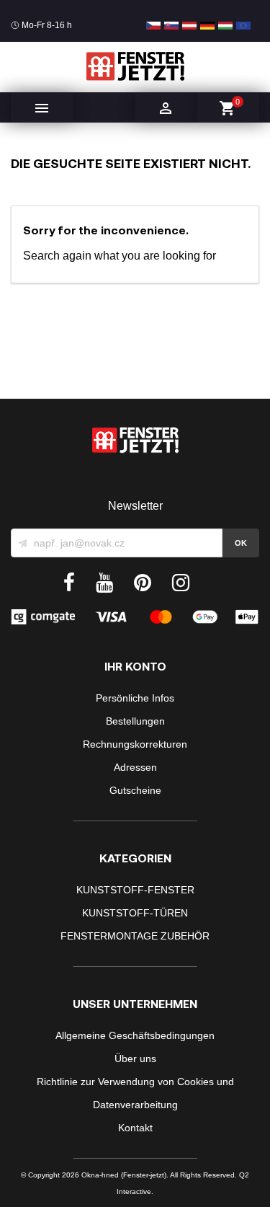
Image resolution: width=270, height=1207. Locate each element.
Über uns (135, 1058)
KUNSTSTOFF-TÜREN (135, 913)
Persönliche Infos (135, 698)
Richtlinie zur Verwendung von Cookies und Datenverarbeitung (135, 1093)
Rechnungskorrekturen (135, 744)
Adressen (135, 767)
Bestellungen (135, 721)
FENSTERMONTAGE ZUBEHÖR (135, 936)
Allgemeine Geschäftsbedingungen (135, 1035)
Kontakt (135, 1127)
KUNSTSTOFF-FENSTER (135, 890)
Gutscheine (135, 790)
